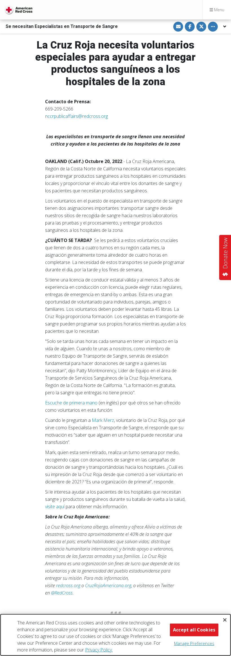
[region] (115, 635)
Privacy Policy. (99, 650)
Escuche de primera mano (71, 403)
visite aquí (55, 506)
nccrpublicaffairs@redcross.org (76, 116)
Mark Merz (103, 420)
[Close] (225, 620)
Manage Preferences (194, 643)
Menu (218, 9)
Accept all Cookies (194, 630)
